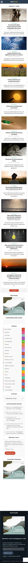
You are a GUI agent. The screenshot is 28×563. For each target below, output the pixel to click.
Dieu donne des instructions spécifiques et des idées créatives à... (14, 247)
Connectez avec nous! (14, 318)
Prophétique (14, 23)
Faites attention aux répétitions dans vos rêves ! (14, 54)
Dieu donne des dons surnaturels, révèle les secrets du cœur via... (14, 217)
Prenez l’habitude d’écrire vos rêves (14, 133)
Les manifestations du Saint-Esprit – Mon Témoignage (13, 418)
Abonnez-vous (10, 453)
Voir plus (14, 290)
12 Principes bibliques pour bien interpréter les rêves (14, 188)
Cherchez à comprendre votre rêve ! (14, 107)
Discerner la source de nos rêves (14, 160)
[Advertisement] (14, 495)
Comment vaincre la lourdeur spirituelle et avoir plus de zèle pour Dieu (14, 427)
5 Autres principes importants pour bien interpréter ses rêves (14, 26)
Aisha (11, 29)
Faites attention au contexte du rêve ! (14, 80)
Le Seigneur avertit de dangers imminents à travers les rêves (14, 276)
